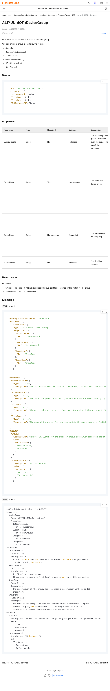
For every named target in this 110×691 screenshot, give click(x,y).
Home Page (6, 15)
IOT (73, 15)
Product (103, 33)
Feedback (59, 675)
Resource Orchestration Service (25, 15)
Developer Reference (47, 15)
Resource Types (64, 15)
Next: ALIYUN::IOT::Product (96, 662)
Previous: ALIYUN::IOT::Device (15, 662)
